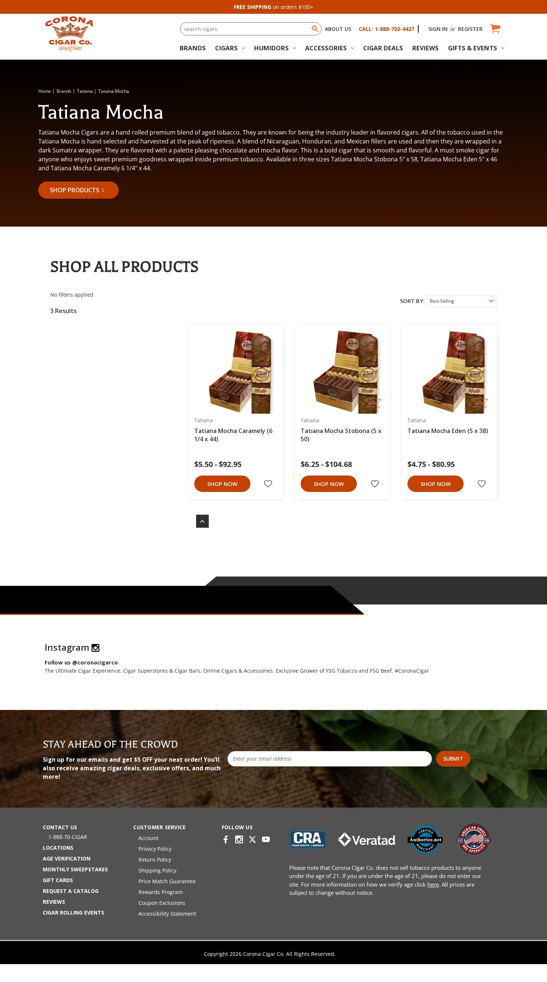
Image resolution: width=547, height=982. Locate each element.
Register (470, 28)
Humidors (271, 48)
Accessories (326, 48)
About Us (338, 28)
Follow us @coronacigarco (81, 662)
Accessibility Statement (167, 913)
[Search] (315, 28)
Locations (58, 847)
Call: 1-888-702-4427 (386, 28)
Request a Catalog (71, 890)
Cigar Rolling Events (73, 912)
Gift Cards (58, 880)
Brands (193, 48)
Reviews (425, 48)
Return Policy (154, 859)
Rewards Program (160, 892)
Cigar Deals (383, 48)
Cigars (226, 48)
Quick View (233, 372)
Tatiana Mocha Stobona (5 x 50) (341, 435)
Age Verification (66, 858)
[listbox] (461, 301)
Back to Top (199, 521)
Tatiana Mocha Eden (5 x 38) (447, 431)
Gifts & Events (472, 48)
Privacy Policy (155, 848)
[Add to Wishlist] (269, 483)
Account (148, 838)
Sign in (438, 28)
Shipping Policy (157, 870)
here (433, 884)
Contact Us (60, 827)
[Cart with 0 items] (494, 29)
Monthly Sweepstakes (75, 869)
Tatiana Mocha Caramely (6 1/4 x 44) (233, 435)
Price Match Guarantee (167, 881)
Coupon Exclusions (161, 902)
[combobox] (251, 28)
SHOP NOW (222, 483)
